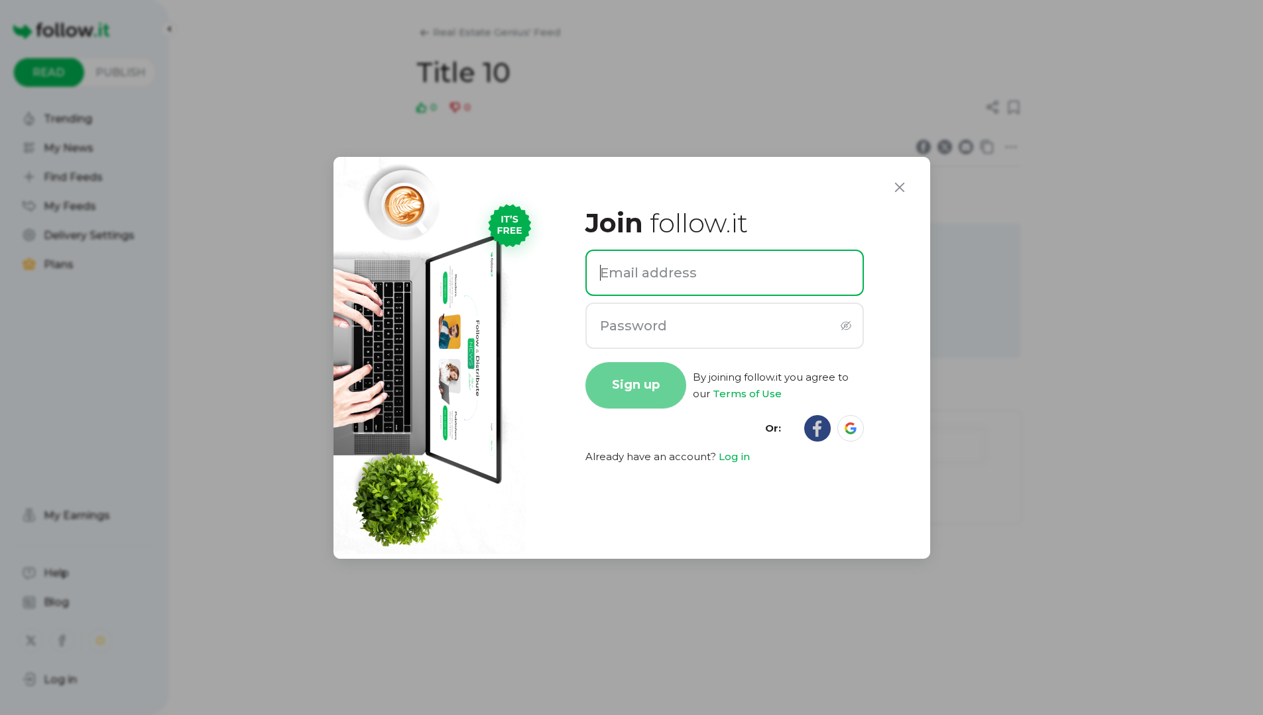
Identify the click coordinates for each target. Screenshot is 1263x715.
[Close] (899, 187)
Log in (734, 456)
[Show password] (846, 325)
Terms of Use (747, 393)
